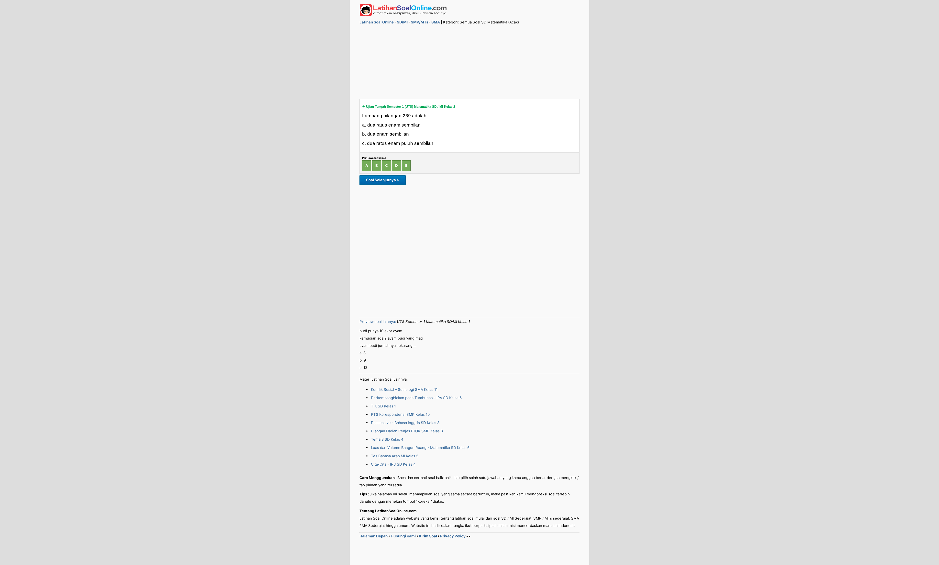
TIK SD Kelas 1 (383, 406)
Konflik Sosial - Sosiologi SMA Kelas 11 (404, 389)
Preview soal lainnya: (377, 321)
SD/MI (402, 22)
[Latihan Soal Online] (403, 14)
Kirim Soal (428, 536)
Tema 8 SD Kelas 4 (387, 439)
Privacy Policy (453, 536)
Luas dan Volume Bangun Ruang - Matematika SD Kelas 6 (420, 447)
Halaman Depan (373, 536)
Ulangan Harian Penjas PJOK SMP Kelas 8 (407, 431)
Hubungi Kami (403, 536)
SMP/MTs (419, 22)
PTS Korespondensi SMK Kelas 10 (400, 414)
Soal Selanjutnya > (382, 180)
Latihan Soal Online (376, 22)
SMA (435, 22)
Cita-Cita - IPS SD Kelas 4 (393, 464)
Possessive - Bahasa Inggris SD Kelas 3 (405, 422)
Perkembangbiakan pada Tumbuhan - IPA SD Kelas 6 (416, 397)
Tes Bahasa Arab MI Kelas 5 (394, 456)
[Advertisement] (469, 63)
